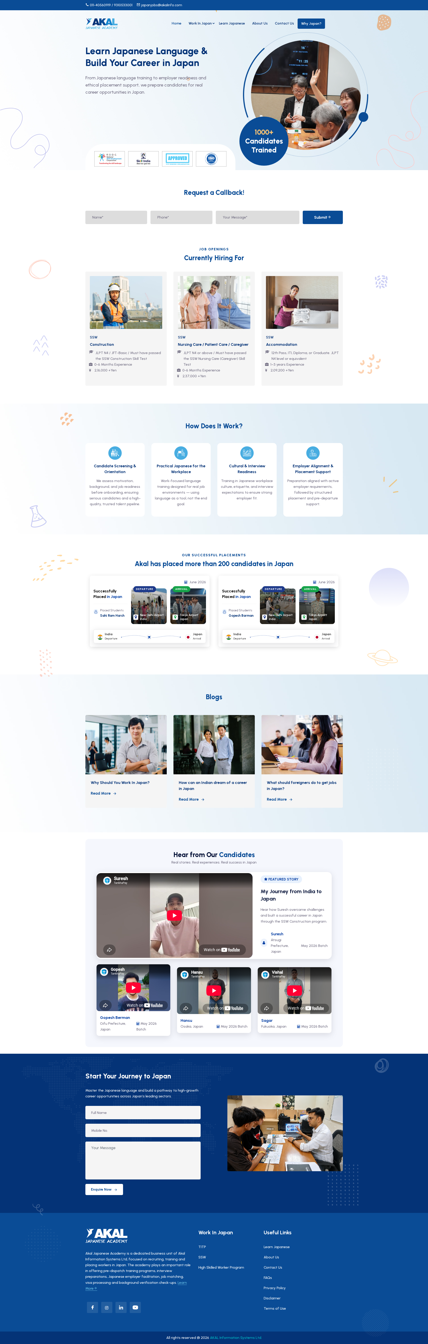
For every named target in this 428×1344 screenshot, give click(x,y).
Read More (101, 793)
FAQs (268, 1278)
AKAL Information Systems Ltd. (236, 1338)
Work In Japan (200, 23)
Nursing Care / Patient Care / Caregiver (213, 344)
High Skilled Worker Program (221, 1267)
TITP (202, 1247)
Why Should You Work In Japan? (120, 782)
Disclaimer (272, 1298)
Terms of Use (275, 1308)
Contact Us (284, 23)
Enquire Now (101, 1189)
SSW (202, 1257)
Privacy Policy (275, 1288)
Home (176, 23)
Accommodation (281, 344)
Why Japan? (311, 23)
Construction (102, 344)
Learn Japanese (232, 23)
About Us (260, 23)
